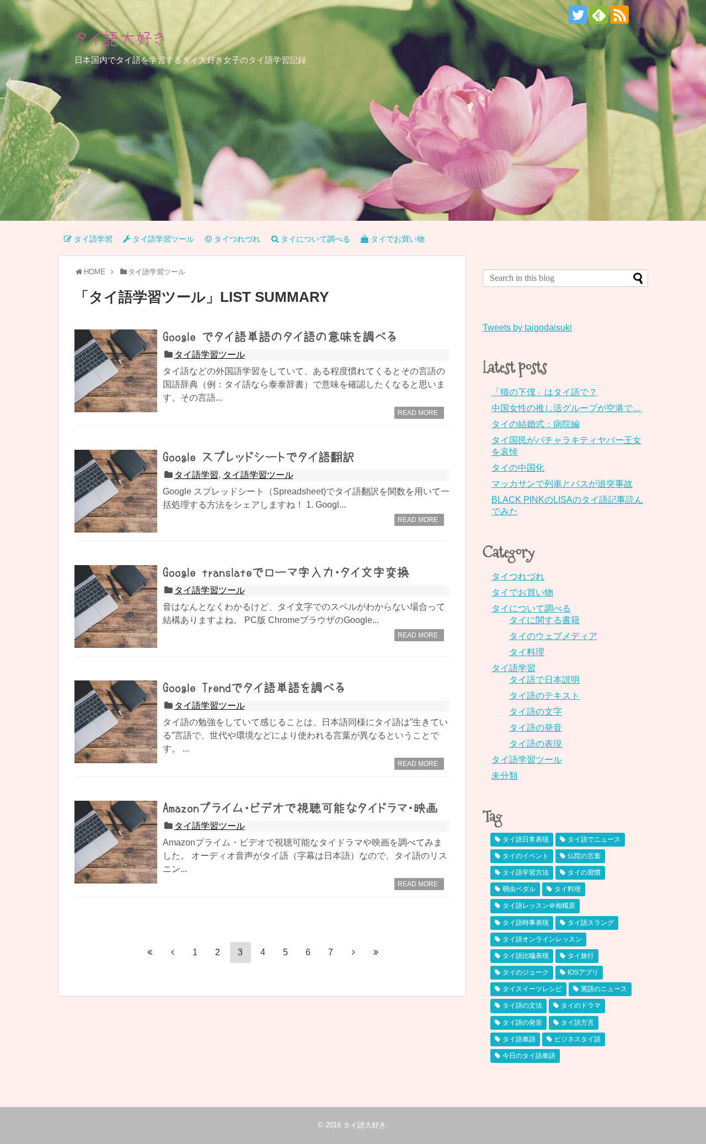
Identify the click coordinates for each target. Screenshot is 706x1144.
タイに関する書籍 (544, 620)
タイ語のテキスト (544, 695)
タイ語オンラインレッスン (542, 939)
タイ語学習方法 (525, 872)
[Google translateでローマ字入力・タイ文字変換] (115, 606)
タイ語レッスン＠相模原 (538, 905)
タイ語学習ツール (209, 354)
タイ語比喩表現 (525, 956)
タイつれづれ (517, 576)
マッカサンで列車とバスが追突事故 (562, 483)
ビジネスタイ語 (577, 1039)
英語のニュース (604, 989)
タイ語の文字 (535, 711)
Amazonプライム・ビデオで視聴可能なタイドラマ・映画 (300, 808)
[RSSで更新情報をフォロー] (620, 15)
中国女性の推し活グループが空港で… (566, 408)
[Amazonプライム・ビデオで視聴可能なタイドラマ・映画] (115, 842)
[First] (150, 951)
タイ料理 (526, 652)
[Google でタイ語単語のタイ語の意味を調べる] (115, 370)
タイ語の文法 (522, 1005)
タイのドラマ (581, 1005)
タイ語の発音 (535, 727)
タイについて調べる (531, 608)
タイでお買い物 (522, 592)
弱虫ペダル (519, 889)
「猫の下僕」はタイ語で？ (544, 392)
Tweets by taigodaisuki (527, 327)
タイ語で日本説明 (544, 679)
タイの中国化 (517, 467)
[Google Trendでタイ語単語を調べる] (115, 721)
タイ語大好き (120, 38)
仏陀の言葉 (584, 856)
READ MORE (418, 413)
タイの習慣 (584, 872)
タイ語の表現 (535, 743)
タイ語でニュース (594, 839)
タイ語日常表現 (525, 839)
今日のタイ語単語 (528, 1056)
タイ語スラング (591, 923)
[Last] (376, 951)
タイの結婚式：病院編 (535, 424)
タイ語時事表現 (525, 923)
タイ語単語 (519, 1039)
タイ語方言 (577, 1022)
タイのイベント (525, 856)
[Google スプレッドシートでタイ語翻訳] (115, 491)
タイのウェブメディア (553, 636)
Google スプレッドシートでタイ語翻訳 (259, 457)
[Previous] (172, 951)
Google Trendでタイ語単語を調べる (254, 688)
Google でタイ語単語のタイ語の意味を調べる (280, 337)
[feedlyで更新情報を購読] (599, 15)
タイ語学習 (196, 475)
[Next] (353, 951)
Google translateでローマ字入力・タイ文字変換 (286, 572)
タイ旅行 (581, 956)
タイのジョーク (525, 972)
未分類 (504, 775)
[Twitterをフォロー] (578, 15)
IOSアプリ (583, 972)
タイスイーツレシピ (532, 989)
